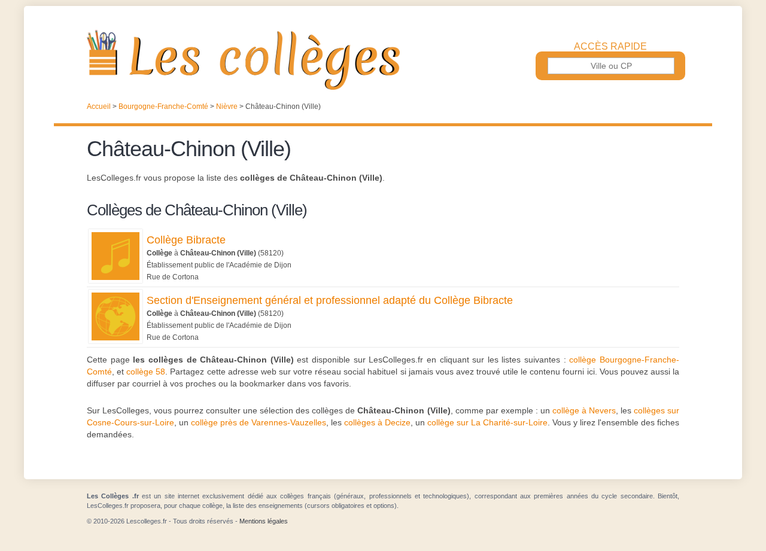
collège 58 (145, 371)
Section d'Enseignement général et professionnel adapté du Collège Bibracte (330, 300)
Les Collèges (383, 60)
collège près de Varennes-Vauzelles (258, 422)
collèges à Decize (377, 422)
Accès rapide (610, 46)
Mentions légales (263, 521)
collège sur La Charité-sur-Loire (487, 422)
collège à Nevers (584, 410)
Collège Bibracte (186, 240)
